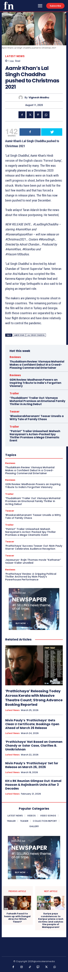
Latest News (15, 56)
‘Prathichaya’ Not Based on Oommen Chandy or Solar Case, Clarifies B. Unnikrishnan (33, 745)
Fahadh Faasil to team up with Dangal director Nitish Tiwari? (17, 917)
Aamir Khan (19, 335)
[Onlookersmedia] (8, 6)
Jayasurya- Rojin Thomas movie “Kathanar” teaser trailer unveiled (33, 561)
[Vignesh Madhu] (21, 97)
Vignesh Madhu (39, 97)
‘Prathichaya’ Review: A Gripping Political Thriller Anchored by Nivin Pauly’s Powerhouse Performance (30, 576)
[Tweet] (51, 132)
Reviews (15, 357)
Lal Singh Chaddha (36, 335)
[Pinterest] (38, 114)
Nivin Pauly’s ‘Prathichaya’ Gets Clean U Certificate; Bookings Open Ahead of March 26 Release (32, 724)
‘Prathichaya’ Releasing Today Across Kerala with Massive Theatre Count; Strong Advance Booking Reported (34, 698)
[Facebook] (21, 114)
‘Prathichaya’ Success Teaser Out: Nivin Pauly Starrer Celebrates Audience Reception (33, 547)
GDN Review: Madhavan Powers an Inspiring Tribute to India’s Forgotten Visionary (35, 383)
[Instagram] (21, 967)
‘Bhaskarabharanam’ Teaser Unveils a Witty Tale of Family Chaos (37, 417)
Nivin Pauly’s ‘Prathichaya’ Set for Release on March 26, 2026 (31, 765)
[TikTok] (30, 967)
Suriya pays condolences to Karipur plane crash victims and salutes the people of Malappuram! (50, 920)
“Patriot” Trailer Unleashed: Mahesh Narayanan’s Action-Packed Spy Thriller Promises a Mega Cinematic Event (35, 435)
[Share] (30, 132)
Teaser (15, 411)
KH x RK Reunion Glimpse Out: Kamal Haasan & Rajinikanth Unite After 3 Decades (33, 785)
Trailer (14, 393)
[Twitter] (30, 114)
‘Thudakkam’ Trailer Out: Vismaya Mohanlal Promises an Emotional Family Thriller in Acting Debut (37, 401)
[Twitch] (38, 967)
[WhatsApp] (46, 114)
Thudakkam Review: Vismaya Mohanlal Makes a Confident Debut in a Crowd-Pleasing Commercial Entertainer (37, 365)
